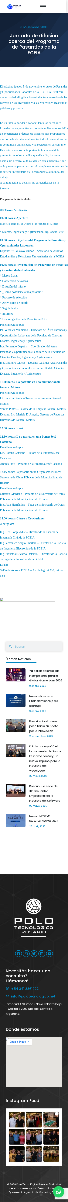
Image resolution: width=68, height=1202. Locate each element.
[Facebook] (18, 953)
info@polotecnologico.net (33, 996)
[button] (34, 1136)
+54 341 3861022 (25, 988)
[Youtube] (49, 953)
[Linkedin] (41, 953)
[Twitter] (34, 953)
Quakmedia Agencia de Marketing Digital (34, 1192)
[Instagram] (26, 953)
